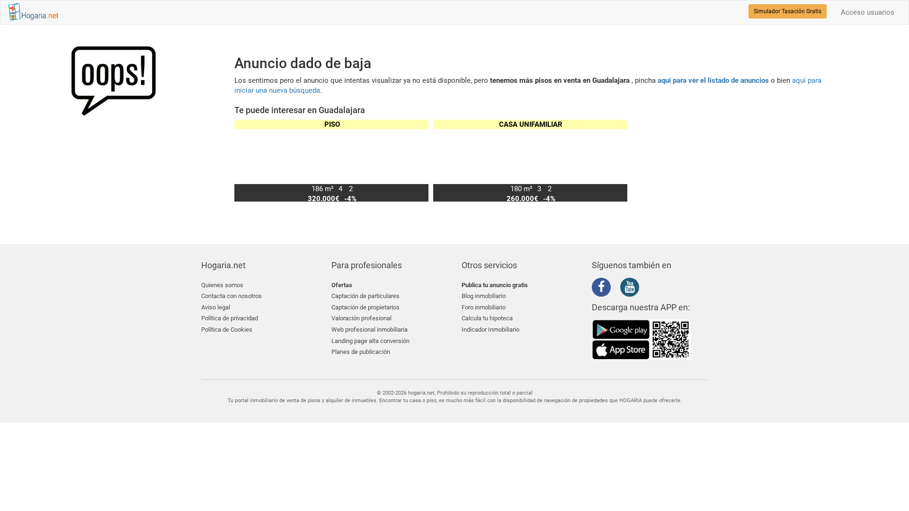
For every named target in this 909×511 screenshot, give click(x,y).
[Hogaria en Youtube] (632, 288)
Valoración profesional (361, 318)
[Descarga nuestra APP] (641, 339)
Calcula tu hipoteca (487, 318)
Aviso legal (215, 307)
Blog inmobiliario (484, 296)
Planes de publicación (360, 351)
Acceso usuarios (867, 12)
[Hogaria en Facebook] (603, 288)
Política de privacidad (229, 318)
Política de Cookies (226, 329)
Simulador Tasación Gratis (787, 11)
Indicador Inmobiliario (490, 329)
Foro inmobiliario (484, 307)
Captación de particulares (365, 296)
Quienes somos (222, 285)
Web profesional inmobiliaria (369, 329)
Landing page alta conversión (370, 340)
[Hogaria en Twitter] (617, 287)
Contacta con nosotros (231, 296)
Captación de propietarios (365, 307)
